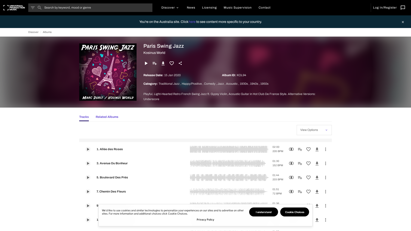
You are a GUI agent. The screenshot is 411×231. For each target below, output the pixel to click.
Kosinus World (154, 53)
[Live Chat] (402, 7)
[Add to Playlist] (154, 63)
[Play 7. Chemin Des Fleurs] (88, 192)
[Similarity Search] (291, 149)
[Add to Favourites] (171, 63)
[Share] (180, 63)
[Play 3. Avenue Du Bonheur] (88, 163)
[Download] (163, 63)
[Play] (146, 63)
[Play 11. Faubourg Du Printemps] (88, 220)
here (192, 22)
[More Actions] (325, 149)
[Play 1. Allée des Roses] (88, 149)
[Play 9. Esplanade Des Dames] (88, 206)
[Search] (39, 7)
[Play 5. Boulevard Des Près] (88, 177)
